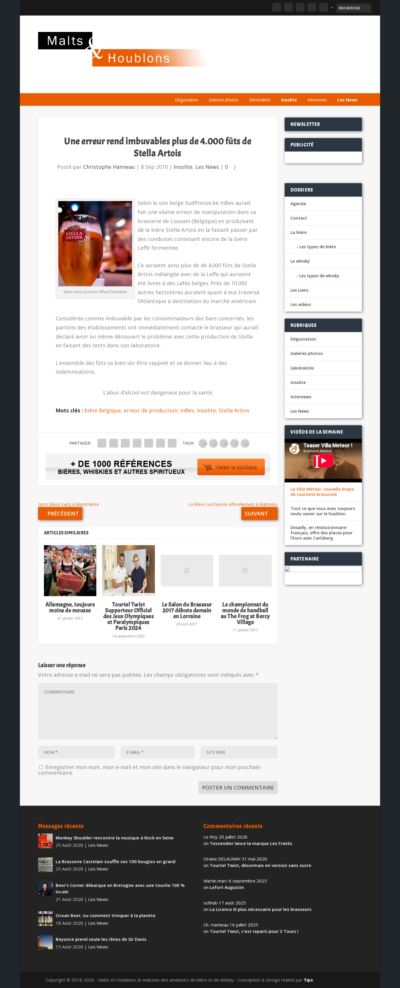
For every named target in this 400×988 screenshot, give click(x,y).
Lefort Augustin (227, 887)
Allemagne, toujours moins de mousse (70, 607)
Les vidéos (307, 86)
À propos (184, 86)
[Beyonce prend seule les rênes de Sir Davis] (45, 942)
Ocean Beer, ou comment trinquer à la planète (105, 915)
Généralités (260, 100)
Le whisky (245, 86)
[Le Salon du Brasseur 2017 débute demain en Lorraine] (187, 570)
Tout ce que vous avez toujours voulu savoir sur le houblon (322, 511)
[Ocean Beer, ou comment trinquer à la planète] (45, 918)
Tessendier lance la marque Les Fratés (251, 843)
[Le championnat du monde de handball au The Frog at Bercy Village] (245, 570)
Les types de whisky (319, 275)
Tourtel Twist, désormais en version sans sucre (260, 865)
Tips (308, 980)
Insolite (289, 100)
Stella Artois (234, 410)
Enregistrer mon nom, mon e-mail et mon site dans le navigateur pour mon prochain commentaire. (149, 769)
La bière (212, 86)
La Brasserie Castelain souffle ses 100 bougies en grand (115, 861)
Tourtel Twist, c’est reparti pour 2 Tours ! (254, 931)
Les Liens (336, 86)
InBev (187, 410)
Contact (298, 218)
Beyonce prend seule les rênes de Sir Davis (101, 939)
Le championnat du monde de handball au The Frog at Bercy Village (245, 613)
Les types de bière (317, 246)
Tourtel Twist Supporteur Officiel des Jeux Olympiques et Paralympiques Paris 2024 (128, 616)
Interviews (317, 100)
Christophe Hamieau (109, 166)
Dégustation (186, 100)
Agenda (278, 86)
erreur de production (150, 410)
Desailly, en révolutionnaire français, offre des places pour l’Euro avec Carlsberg (321, 533)
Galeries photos (224, 100)
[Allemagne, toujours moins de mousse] (70, 570)
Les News (347, 100)
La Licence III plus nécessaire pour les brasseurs (261, 909)
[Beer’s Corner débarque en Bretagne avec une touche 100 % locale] (45, 888)
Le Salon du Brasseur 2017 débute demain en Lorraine (187, 610)
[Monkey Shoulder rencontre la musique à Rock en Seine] (45, 841)
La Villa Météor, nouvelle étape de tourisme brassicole (322, 492)
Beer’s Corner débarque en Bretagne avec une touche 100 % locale (120, 888)
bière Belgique (102, 410)
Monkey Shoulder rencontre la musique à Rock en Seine (115, 838)
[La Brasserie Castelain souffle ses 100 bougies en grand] (45, 864)
